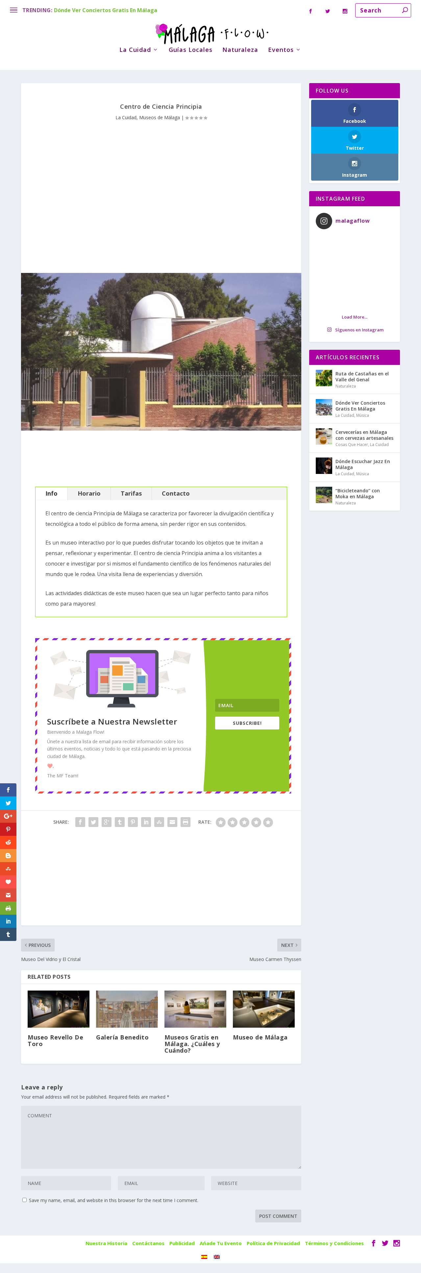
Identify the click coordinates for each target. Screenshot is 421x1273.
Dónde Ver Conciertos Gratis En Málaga (105, 10)
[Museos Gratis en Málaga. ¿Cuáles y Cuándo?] (195, 1009)
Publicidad (182, 1243)
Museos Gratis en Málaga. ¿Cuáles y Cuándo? (192, 1043)
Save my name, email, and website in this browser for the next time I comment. (113, 1200)
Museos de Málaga (159, 117)
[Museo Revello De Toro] (58, 1009)
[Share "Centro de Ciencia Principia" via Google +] (106, 822)
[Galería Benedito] (127, 1009)
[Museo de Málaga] (264, 1009)
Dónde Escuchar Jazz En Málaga (362, 464)
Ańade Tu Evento (221, 1243)
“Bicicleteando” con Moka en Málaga (357, 493)
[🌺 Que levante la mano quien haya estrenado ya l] (354, 271)
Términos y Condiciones (334, 1243)
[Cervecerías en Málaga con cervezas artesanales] (324, 436)
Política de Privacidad (273, 1243)
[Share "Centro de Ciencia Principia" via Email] (172, 822)
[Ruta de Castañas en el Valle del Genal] (324, 378)
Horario (89, 493)
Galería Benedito (122, 1037)
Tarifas (131, 493)
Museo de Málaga (260, 1037)
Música (362, 415)
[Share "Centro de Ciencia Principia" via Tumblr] (119, 822)
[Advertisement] (161, 188)
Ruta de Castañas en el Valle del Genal (362, 376)
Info (51, 493)
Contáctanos (148, 1243)
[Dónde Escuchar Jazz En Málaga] (324, 466)
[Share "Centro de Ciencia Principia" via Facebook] (80, 822)
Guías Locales (190, 50)
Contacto (176, 493)
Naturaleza (240, 50)
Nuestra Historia (106, 1243)
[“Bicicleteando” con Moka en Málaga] (324, 495)
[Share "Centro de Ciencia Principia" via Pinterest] (132, 822)
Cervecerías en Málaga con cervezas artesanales (364, 435)
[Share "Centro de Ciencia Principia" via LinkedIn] (146, 822)
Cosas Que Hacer (351, 444)
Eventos (281, 50)
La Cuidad (135, 50)
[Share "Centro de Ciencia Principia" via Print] (185, 822)
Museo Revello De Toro (55, 1040)
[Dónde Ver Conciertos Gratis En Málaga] (324, 407)
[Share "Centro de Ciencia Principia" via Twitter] (93, 822)
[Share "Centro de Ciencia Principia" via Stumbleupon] (159, 822)
